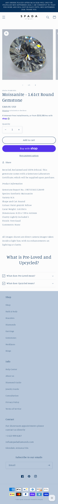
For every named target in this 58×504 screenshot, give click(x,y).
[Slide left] (23, 85)
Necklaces (10, 344)
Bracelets (10, 318)
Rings (8, 351)
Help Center (11, 369)
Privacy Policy (12, 402)
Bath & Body (11, 311)
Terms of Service (13, 409)
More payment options (29, 155)
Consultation (12, 395)
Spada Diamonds (24, 499)
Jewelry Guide (12, 389)
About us (10, 376)
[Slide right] (35, 85)
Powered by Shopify (37, 499)
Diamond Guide (13, 382)
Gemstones (11, 338)
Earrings (10, 331)
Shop (8, 305)
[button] (3, 17)
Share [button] (8, 162)
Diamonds (11, 324)
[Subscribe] (49, 465)
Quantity (6, 124)
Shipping (5, 110)
